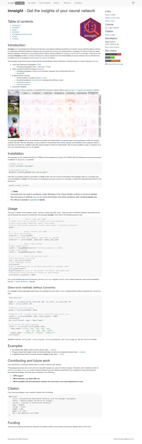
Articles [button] (56, 3)
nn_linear (33, 302)
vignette (28, 147)
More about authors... (112, 47)
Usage (14, 30)
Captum (44, 58)
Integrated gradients (24, 82)
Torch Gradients (44, 3)
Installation (16, 27)
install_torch (21, 185)
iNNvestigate (35, 58)
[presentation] (45, 67)
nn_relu (49, 302)
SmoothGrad (36, 80)
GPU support (18, 376)
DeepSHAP (21, 73)
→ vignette (52, 350)
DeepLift (40, 69)
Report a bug (109, 21)
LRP (39, 64)
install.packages (16, 166)
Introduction (16, 25)
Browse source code (112, 18)
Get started (32, 3)
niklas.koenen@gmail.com (17, 370)
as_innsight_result (26, 326)
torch (18, 298)
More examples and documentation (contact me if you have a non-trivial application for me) (48, 381)
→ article (61, 354)
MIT (106, 28)
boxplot (12, 270)
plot (11, 264)
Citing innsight (110, 35)
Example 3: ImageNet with (79, 90)
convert (24, 235)
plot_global (14, 268)
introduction (48, 279)
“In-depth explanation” (21, 281)
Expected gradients (23, 84)
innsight (11, 2)
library (12, 298)
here (35, 196)
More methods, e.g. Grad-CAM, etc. (27, 378)
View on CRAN (110, 15)
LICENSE (115, 28)
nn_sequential (23, 302)
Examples (15, 32)
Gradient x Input (41, 78)
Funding (15, 38)
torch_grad (21, 310)
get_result (19, 260)
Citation (15, 36)
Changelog (78, 3)
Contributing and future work (22, 34)
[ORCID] (117, 44)
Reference (67, 3)
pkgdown (126, 439)
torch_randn (21, 304)
